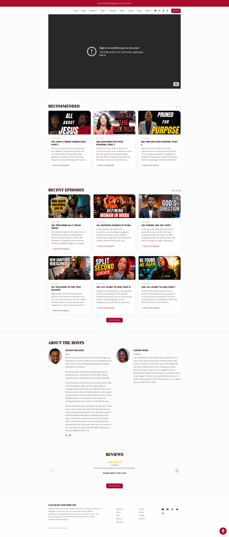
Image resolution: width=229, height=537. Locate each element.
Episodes (92, 11)
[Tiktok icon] (172, 509)
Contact (131, 11)
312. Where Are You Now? (156, 225)
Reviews (176, 11)
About (83, 11)
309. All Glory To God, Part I (158, 287)
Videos (122, 11)
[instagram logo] (66, 435)
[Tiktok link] (163, 11)
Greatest (114, 465)
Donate (141, 515)
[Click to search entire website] (167, 11)
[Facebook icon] (167, 509)
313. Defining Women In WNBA (113, 225)
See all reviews (114, 486)
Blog (102, 11)
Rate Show (120, 522)
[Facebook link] (155, 11)
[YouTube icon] (163, 509)
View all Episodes (114, 320)
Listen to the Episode (61, 165)
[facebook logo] (70, 435)
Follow (147, 11)
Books (139, 11)
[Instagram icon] (163, 513)
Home (75, 11)
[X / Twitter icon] (177, 509)
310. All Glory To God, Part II (113, 287)
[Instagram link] (159, 11)
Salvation (112, 11)
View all (174, 191)
